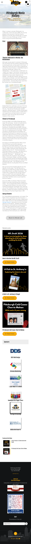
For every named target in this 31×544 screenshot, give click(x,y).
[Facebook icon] (11, 538)
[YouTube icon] (14, 538)
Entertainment (17, 18)
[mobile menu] (2, 2)
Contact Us (15, 473)
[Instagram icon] (17, 538)
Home (9, 18)
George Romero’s (6, 202)
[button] (30, 1)
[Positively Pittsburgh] (15, 2)
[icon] (19, 538)
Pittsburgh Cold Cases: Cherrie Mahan (13, 330)
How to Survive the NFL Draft (10, 258)
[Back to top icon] (15, 533)
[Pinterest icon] (16, 538)
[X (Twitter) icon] (13, 538)
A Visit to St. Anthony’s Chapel (11, 294)
